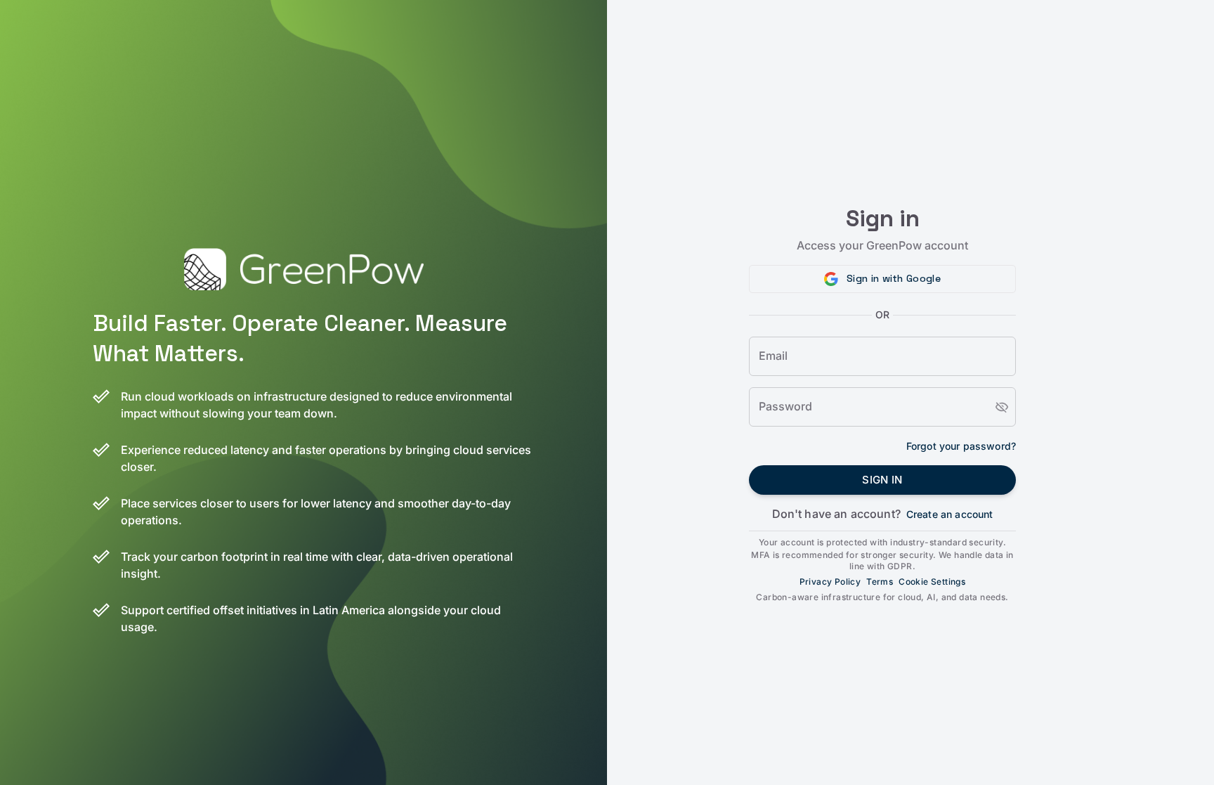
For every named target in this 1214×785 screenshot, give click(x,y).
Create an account (949, 514)
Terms (879, 581)
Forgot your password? (961, 446)
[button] (882, 279)
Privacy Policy (830, 581)
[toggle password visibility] (1001, 407)
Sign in (882, 479)
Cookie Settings (932, 581)
